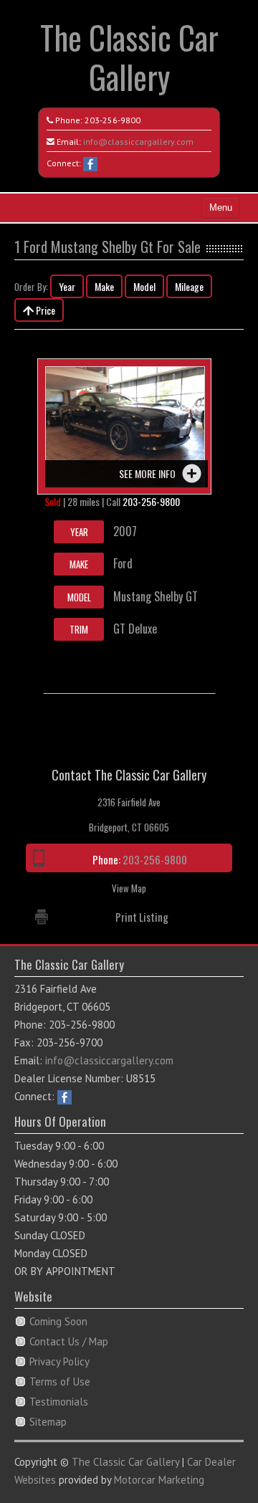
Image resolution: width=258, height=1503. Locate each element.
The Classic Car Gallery (129, 56)
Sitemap (48, 1421)
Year (67, 286)
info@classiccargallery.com (138, 141)
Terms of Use (59, 1381)
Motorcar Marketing (159, 1480)
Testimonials (58, 1401)
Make (104, 286)
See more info (147, 473)
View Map (129, 888)
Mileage (189, 286)
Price (44, 310)
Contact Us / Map (68, 1341)
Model (144, 286)
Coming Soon (58, 1321)
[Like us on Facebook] (90, 163)
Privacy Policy (59, 1361)
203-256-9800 (112, 120)
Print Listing (141, 917)
